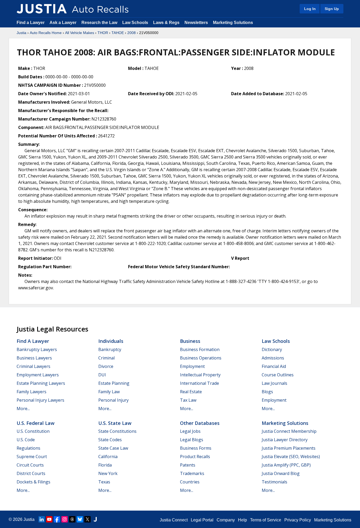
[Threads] (72, 519)
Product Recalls (195, 456)
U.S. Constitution (33, 431)
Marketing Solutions (233, 22)
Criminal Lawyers (33, 366)
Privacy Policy (297, 520)
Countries (190, 482)
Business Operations (200, 358)
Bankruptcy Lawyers (37, 349)
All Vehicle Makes (79, 33)
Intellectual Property (200, 375)
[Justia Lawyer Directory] (95, 519)
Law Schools (135, 22)
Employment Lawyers (38, 375)
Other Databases (200, 423)
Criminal (106, 358)
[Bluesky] (80, 519)
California (108, 456)
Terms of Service (265, 520)
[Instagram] (64, 519)
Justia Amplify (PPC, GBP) (286, 465)
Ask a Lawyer (63, 22)
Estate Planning (113, 383)
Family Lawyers (31, 392)
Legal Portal (202, 520)
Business (190, 341)
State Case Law (113, 448)
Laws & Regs (166, 22)
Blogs (267, 392)
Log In (310, 9)
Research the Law (99, 22)
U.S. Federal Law (36, 423)
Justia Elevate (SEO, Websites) (291, 456)
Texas (104, 482)
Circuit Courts (30, 465)
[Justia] (42, 8)
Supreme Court (32, 456)
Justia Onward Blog (281, 473)
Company (226, 520)
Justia (21, 33)
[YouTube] (49, 519)
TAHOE (117, 33)
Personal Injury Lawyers (40, 400)
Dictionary (272, 349)
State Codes (110, 440)
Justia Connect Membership (289, 431)
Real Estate (191, 392)
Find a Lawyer (31, 22)
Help (242, 520)
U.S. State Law (115, 423)
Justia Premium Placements (288, 448)
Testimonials (274, 482)
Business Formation (200, 349)
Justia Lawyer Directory (285, 440)
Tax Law (188, 400)
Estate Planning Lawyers (41, 383)
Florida (105, 465)
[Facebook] (57, 519)
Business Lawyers (34, 358)
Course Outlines (278, 375)
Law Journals (274, 383)
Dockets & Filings (33, 482)
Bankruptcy (109, 349)
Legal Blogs (191, 440)
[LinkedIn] (41, 519)
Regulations (28, 448)
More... (23, 408)
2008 (131, 33)
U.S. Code (26, 440)
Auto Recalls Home (46, 33)
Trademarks (192, 473)
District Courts (31, 473)
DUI (102, 375)
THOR (103, 33)
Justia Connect (174, 520)
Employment (192, 366)
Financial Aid (274, 366)
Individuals (110, 341)
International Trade (199, 383)
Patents (187, 465)
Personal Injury (113, 400)
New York (108, 473)
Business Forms (195, 448)
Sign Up (332, 9)
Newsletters (196, 22)
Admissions (273, 358)
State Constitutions (117, 431)
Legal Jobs (190, 431)
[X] (87, 519)
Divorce (105, 366)
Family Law (109, 392)
